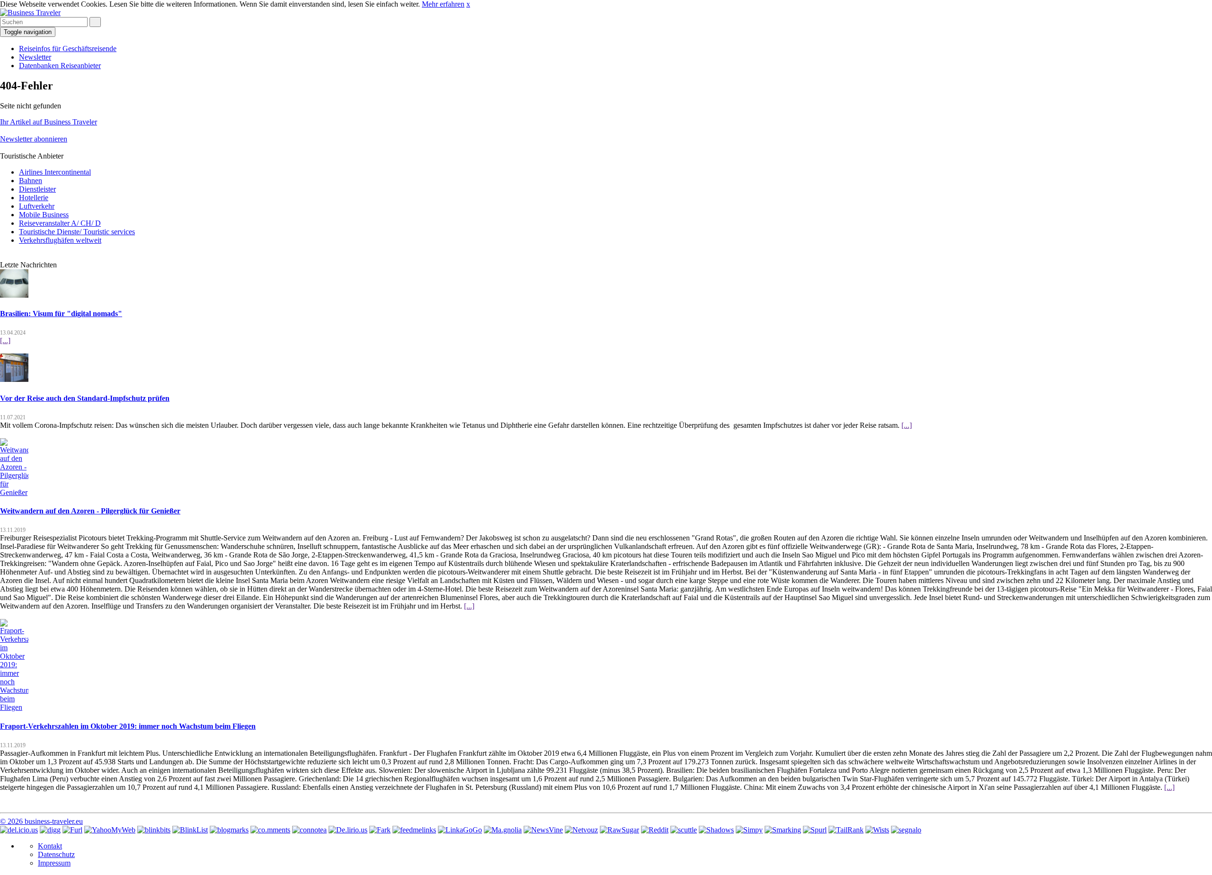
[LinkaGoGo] (460, 830)
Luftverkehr (36, 206)
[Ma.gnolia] (503, 830)
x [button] (468, 4)
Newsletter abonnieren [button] (33, 139)
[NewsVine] (543, 830)
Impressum (54, 863)
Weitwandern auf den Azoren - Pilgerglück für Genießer (90, 511)
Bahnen (30, 181)
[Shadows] (716, 830)
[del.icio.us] (19, 830)
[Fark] (380, 830)
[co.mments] (270, 830)
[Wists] (877, 830)
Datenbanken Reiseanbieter (60, 66)
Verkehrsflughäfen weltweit (60, 240)
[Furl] (72, 830)
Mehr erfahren (443, 4)
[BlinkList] (190, 830)
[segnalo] (906, 830)
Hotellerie (33, 198)
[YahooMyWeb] (109, 830)
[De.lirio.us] (348, 830)
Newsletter (35, 57)
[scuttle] (683, 830)
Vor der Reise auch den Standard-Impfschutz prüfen (84, 398)
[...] (5, 340)
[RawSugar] (619, 830)
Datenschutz (56, 854)
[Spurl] (815, 830)
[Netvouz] (581, 830)
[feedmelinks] (414, 830)
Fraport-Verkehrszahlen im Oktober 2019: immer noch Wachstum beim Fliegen (128, 726)
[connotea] (309, 830)
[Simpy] (749, 830)
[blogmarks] (229, 830)
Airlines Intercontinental (55, 172)
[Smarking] (783, 830)
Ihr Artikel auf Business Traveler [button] (48, 122)
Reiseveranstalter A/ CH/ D (60, 223)
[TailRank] (846, 830)
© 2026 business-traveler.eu (41, 821)
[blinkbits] (153, 830)
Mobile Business (44, 215)
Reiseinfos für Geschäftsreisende (67, 48)
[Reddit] (654, 830)
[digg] (50, 830)
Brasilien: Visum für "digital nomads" (61, 313)
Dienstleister (37, 189)
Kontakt (50, 846)
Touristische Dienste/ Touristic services (77, 232)
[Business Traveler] (30, 13)
